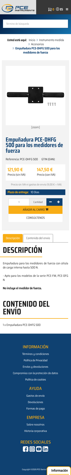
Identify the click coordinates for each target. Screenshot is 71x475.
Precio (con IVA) (46, 175)
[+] (58, 202)
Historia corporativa (35, 431)
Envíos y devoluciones (35, 366)
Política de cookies (35, 379)
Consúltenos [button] (35, 217)
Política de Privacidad (36, 360)
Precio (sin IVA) (16, 175)
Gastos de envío (35, 395)
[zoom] (35, 127)
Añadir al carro (34, 209)
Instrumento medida (51, 40)
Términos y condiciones (35, 354)
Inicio (32, 40)
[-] (50, 202)
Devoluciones (35, 402)
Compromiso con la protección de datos (35, 373)
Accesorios (37, 44)
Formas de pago (35, 408)
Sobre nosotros (35, 424)
